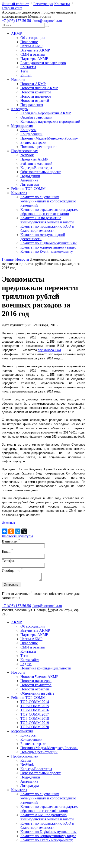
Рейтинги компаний (36, 163)
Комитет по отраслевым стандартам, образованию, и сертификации (49, 212)
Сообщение (12, 571)
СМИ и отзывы (32, 54)
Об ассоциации (32, 38)
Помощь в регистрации (39, 147)
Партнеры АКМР (34, 59)
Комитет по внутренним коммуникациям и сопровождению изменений (48, 201)
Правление (29, 42)
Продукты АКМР (34, 159)
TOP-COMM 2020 (34, 727)
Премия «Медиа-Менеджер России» (49, 138)
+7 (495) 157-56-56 (16, 21)
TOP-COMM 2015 (34, 706)
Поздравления (31, 105)
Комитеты (19, 193)
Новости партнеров (36, 96)
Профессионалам (24, 151)
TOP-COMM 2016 (34, 710)
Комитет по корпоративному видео (48, 247)
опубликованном (49, 350)
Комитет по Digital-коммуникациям (48, 243)
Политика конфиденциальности (45, 668)
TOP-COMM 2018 (34, 718)
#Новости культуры (17, 536)
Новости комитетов (36, 92)
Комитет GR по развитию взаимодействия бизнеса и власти (47, 220)
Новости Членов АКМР (39, 677)
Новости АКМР (33, 84)
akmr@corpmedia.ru (47, 21)
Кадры (25, 760)
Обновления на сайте (37, 693)
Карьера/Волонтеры (36, 168)
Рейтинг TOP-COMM (28, 189)
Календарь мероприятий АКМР (45, 113)
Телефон (8, 561)
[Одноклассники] (11, 531)
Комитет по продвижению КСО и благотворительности (47, 228)
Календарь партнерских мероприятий (50, 121)
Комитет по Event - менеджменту (46, 251)
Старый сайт (12, 8)
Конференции (31, 134)
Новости (18, 80)
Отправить (11, 584)
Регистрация (43, 4)
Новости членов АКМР (39, 88)
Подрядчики (30, 176)
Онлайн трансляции (36, 117)
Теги (24, 71)
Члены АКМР (31, 46)
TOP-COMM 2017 (34, 714)
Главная (8, 259)
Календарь (19, 109)
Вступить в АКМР (35, 50)
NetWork (27, 155)
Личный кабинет (15, 4)
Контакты (62, 4)
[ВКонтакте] (4, 531)
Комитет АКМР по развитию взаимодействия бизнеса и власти (47, 817)
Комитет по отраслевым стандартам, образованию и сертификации (49, 809)
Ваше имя (11, 541)
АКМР (16, 33)
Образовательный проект (40, 172)
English (26, 75)
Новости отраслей (34, 100)
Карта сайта (29, 660)
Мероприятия (22, 126)
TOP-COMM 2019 (34, 723)
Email (7, 551)
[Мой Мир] (17, 531)
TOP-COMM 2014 (34, 702)
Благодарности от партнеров (43, 63)
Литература (29, 184)
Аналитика (29, 180)
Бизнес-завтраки (33, 142)
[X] (24, 531)
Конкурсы (28, 130)
